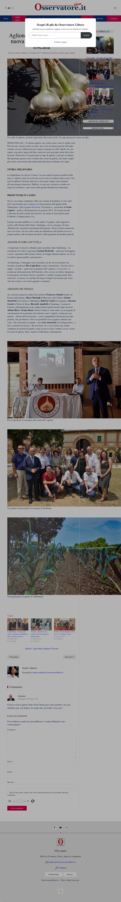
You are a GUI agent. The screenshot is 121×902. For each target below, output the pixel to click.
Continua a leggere (60, 42)
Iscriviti (86, 35)
